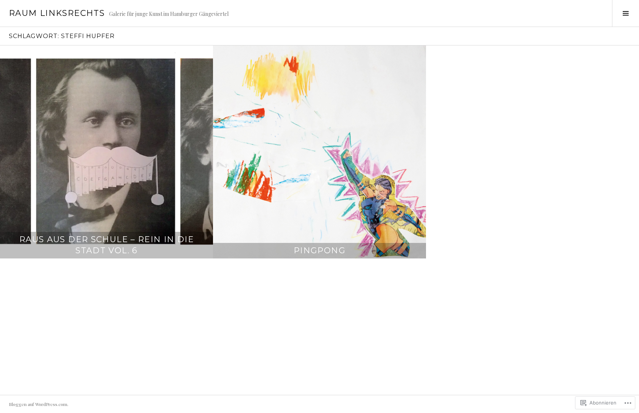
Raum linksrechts (57, 13)
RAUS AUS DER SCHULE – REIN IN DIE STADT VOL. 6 (106, 244)
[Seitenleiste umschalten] (625, 13)
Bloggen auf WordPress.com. (38, 404)
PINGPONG (319, 250)
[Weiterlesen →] (106, 151)
